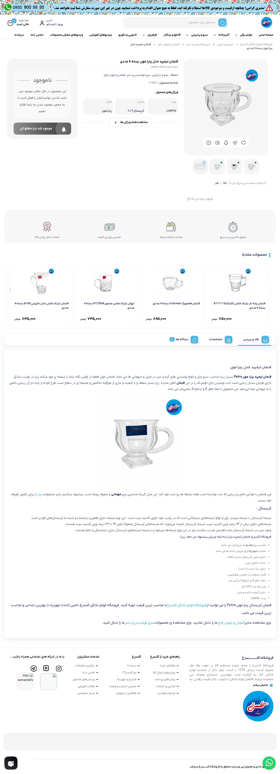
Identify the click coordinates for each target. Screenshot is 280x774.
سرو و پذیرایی (199, 35)
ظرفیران (152, 35)
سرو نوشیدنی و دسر (198, 44)
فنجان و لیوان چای (168, 44)
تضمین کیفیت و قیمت (123, 686)
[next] (10, 289)
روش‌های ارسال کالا (164, 672)
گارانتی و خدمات (165, 686)
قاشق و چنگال (171, 35)
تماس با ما (37, 35)
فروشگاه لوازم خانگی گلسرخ (256, 44)
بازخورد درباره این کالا (202, 199)
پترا (39, 494)
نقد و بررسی (251, 339)
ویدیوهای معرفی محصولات (66, 35)
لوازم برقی (246, 35)
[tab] (254, 339)
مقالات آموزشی (86, 686)
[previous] (269, 289)
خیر (217, 183)
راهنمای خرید (167, 665)
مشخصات (215, 339)
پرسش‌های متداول (84, 679)
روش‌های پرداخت (165, 679)
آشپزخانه (223, 35)
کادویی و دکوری (127, 35)
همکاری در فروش (126, 693)
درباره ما (19, 35)
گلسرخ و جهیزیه (126, 679)
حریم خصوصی (86, 693)
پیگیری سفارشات (85, 665)
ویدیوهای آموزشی (100, 35)
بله (225, 183)
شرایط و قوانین (166, 693)
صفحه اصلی (266, 35)
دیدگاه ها (182, 339)
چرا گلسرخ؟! (129, 672)
